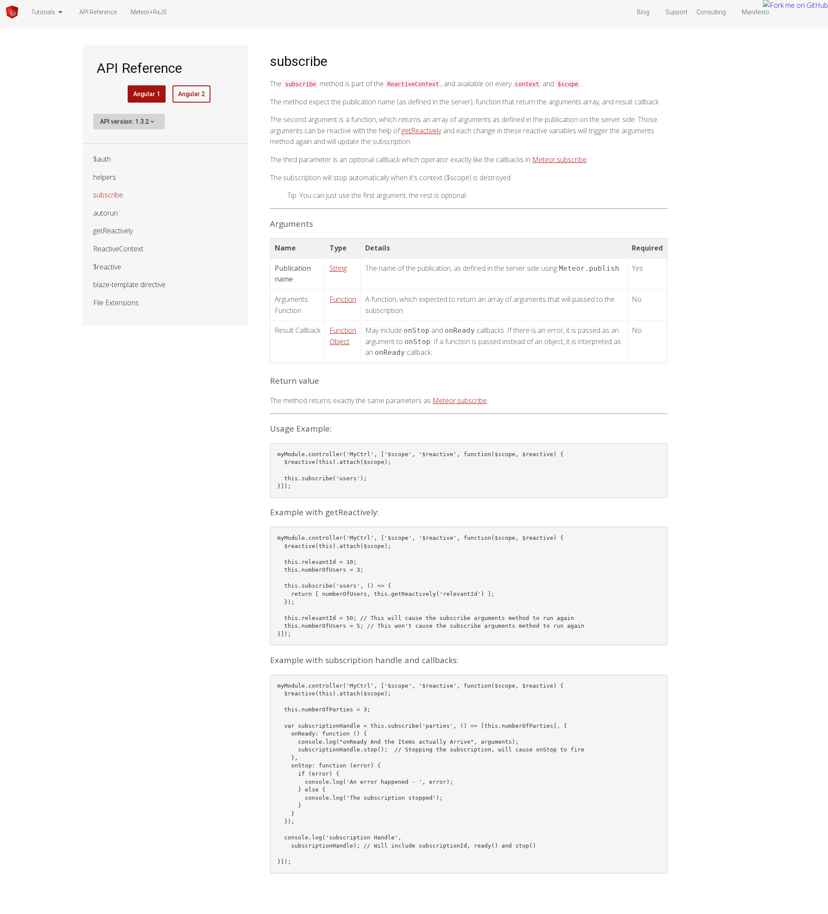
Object (339, 341)
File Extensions (116, 302)
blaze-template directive (129, 284)
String (338, 268)
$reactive (107, 267)
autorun (105, 213)
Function (342, 299)
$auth (102, 159)
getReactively (113, 230)
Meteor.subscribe (559, 159)
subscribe (108, 195)
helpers (104, 177)
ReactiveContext (118, 249)
